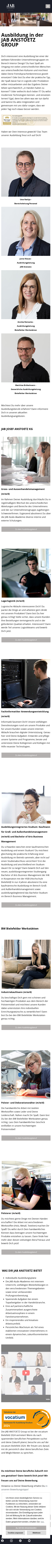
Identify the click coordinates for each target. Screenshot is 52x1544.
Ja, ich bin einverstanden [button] (26, 1528)
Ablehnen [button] (37, 1533)
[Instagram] (11, 1541)
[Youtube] (29, 1541)
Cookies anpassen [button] (15, 1533)
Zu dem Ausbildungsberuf (26, 529)
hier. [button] (42, 1522)
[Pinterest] (20, 1541)
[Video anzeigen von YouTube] (26, 1373)
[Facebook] (2, 1541)
